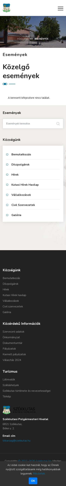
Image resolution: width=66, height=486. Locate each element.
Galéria (16, 215)
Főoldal (22, 39)
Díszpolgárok (20, 165)
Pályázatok (9, 348)
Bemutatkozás (21, 154)
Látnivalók (9, 379)
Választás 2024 (12, 360)
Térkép (7, 396)
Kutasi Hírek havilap (25, 185)
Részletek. (39, 473)
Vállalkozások (21, 195)
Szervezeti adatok (13, 331)
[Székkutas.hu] (6, 8)
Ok (33, 481)
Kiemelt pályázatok (14, 354)
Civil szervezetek (23, 205)
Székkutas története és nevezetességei (27, 391)
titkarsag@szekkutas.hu (16, 440)
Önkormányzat (11, 337)
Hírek (15, 175)
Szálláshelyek (11, 385)
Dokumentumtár (12, 343)
